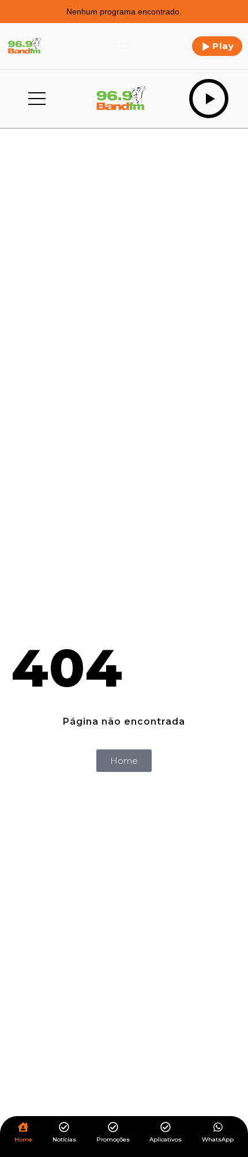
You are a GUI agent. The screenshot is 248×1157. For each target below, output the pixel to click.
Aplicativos (165, 1139)
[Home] (23, 1128)
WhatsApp (218, 1139)
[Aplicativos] (165, 1128)
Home (23, 1139)
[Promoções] (113, 1128)
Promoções (113, 1139)
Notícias (64, 1139)
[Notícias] (64, 1128)
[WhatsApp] (218, 1128)
